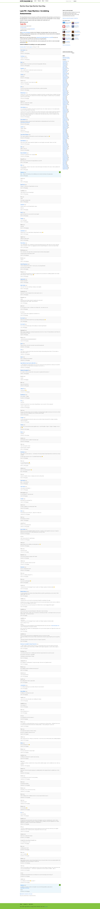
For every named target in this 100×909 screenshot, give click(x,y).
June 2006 (64, 161)
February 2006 (65, 165)
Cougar (22, 417)
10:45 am (26, 201)
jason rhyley (23, 529)
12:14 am (27, 526)
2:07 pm (27, 558)
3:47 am (26, 700)
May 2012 (64, 107)
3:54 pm (28, 77)
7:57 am (26, 588)
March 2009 (64, 133)
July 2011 (64, 113)
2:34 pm (26, 688)
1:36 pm (27, 746)
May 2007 (64, 152)
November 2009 (65, 125)
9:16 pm (27, 520)
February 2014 (65, 90)
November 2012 (65, 102)
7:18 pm (26, 162)
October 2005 (65, 169)
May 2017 (64, 72)
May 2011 (64, 115)
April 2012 (64, 108)
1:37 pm (28, 435)
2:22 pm (26, 682)
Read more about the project (68, 18)
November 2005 (65, 168)
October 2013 (65, 93)
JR (21, 349)
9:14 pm (28, 131)
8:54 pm (27, 221)
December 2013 (65, 92)
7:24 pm (28, 882)
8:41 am (28, 441)
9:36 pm (27, 379)
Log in (46, 906)
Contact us (76, 18)
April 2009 (64, 132)
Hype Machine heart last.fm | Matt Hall (28, 363)
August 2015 (65, 78)
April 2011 (64, 116)
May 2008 (64, 141)
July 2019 (64, 65)
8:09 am (28, 98)
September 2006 (65, 159)
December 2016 (65, 73)
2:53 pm (28, 876)
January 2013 (65, 100)
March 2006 (64, 164)
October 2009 (65, 126)
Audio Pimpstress (24, 264)
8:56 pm (28, 367)
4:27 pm (26, 471)
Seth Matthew (23, 140)
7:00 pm (28, 429)
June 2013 (64, 97)
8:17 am (28, 104)
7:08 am (28, 791)
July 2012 (64, 105)
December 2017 (65, 70)
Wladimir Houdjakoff (25, 370)
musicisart (23, 230)
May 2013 (64, 98)
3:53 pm (26, 615)
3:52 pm (26, 606)
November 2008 (65, 136)
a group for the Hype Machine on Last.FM (44, 37)
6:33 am (26, 458)
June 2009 (64, 130)
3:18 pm (28, 779)
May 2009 (64, 131)
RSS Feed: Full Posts (66, 57)
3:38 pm (28, 837)
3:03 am (28, 533)
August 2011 (65, 112)
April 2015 (64, 81)
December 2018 (65, 68)
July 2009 (64, 129)
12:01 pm (27, 261)
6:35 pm (28, 891)
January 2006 (65, 166)
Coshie (22, 498)
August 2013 (65, 95)
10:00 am (27, 255)
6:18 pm (28, 360)
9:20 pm (28, 849)
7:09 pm (26, 670)
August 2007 (65, 149)
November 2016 (65, 74)
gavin (22, 343)
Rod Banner (23, 394)
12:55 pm (28, 65)
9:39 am (28, 785)
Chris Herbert (23, 107)
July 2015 (64, 79)
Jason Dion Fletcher (25, 134)
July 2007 (64, 150)
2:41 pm (27, 508)
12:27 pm (28, 53)
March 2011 (64, 117)
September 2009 (65, 127)
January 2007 (65, 156)
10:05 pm (28, 354)
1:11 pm (27, 465)
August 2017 (65, 71)
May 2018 (64, 69)
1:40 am (27, 734)
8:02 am (27, 276)
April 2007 (64, 153)
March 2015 (64, 82)
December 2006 (65, 157)
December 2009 (65, 124)
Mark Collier (23, 285)
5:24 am (26, 309)
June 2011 (64, 114)
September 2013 (65, 94)
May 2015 (64, 80)
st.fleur (22, 74)
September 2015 (65, 77)
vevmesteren (23, 685)
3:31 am (26, 489)
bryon (22, 356)
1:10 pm (27, 288)
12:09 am (27, 373)
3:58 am (28, 514)
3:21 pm (27, 385)
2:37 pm (28, 870)
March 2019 (64, 67)
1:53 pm (27, 247)
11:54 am (26, 315)
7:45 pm (27, 269)
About (21, 904)
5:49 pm (28, 156)
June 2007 (64, 151)
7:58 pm (28, 809)
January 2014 (65, 91)
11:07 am (27, 831)
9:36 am (28, 564)
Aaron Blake (23, 691)
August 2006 (65, 160)
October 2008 (65, 137)
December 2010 (65, 119)
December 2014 (65, 84)
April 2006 (64, 163)
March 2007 (64, 154)
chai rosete (23, 480)
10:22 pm (26, 576)
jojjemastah (23, 279)
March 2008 (64, 143)
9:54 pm (27, 758)
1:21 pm (26, 169)
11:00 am (26, 209)
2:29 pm (26, 664)
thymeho (22, 68)
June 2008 (64, 140)
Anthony (22, 172)
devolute (22, 204)
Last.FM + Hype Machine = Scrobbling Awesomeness (34, 12)
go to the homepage (26, 32)
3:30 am (26, 483)
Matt (21, 165)
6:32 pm (28, 539)
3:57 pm (26, 631)
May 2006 (64, 162)
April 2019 (64, 66)
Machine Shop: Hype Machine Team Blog (32, 6)
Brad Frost (23, 184)
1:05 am (28, 803)
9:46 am (26, 334)
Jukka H (22, 388)
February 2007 (65, 155)
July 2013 (64, 96)
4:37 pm (27, 240)
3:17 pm (27, 414)
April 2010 (64, 121)
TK (21, 400)
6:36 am (27, 752)
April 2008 (64, 142)
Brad (21, 62)
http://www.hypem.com (55, 625)
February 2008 (65, 144)
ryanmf (22, 126)
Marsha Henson (24, 591)
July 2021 (64, 62)
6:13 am (26, 706)
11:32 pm (26, 582)
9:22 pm (28, 855)
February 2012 (65, 109)
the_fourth (23, 318)
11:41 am (27, 815)
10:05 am (28, 116)
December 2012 (65, 101)
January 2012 (65, 110)
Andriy (22, 424)
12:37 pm (28, 59)
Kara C (22, 212)
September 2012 (65, 104)
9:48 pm (28, 843)
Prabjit (22, 218)
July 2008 (64, 139)
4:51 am (27, 282)
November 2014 (65, 85)
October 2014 (65, 86)
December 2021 (65, 61)
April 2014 (64, 89)
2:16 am (26, 175)
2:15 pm (26, 477)
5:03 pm (26, 641)
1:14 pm (27, 740)
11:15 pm (28, 797)
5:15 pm (28, 407)
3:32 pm (28, 71)
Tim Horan (23, 56)
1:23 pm (27, 340)
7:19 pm (27, 234)
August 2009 (65, 128)
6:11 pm (26, 648)
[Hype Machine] (26, 1)
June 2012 (64, 106)
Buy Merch (31, 904)
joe (21, 812)
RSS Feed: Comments (66, 58)
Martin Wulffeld (24, 152)
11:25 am (27, 824)
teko (21, 146)
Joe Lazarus (23, 50)
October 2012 (65, 103)
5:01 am (27, 726)
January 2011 (65, 118)
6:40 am (26, 181)
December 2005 (65, 167)
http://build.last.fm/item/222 (25, 122)
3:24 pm (27, 294)
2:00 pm (28, 150)
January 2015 (65, 83)
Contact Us (25, 904)
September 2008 (65, 138)
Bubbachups (23, 92)
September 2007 (65, 148)
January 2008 (65, 145)
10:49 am (27, 570)
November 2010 (65, 120)
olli (21, 86)
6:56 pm (26, 327)
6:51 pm (26, 321)
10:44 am (26, 215)
